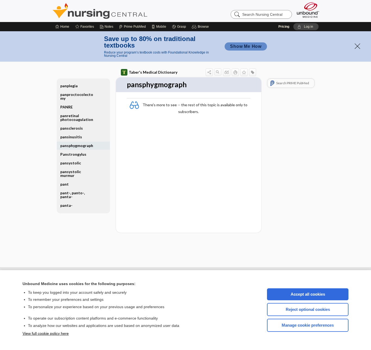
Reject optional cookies (308, 309)
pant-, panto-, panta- (72, 194)
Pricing (283, 27)
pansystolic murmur (70, 173)
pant (64, 184)
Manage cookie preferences (308, 325)
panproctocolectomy (76, 96)
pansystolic (70, 163)
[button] (201, 26)
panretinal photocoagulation (76, 117)
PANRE (66, 107)
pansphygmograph (76, 145)
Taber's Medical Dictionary (153, 72)
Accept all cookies (308, 294)
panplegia (69, 85)
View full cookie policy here (46, 333)
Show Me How (246, 46)
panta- (66, 205)
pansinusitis (71, 137)
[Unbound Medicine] (308, 9)
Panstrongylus (73, 154)
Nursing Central (120, 11)
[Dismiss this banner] (357, 46)
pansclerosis (71, 128)
